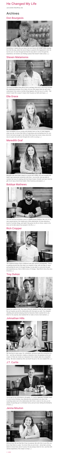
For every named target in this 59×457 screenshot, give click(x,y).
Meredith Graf (14, 140)
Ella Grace (12, 96)
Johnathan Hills (15, 318)
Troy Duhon (13, 274)
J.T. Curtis (12, 362)
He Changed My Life (21, 4)
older (8, 452)
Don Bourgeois (15, 17)
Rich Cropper (14, 228)
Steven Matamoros (17, 57)
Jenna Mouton (14, 408)
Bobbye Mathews (16, 184)
